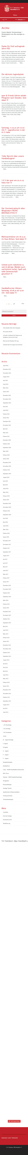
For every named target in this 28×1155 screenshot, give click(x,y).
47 (14, 304)
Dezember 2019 (7, 462)
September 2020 (7, 447)
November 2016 (7, 589)
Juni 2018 (5, 518)
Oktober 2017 (6, 548)
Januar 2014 (6, 686)
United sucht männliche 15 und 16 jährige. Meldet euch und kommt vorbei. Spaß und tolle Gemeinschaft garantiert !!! (14, 269)
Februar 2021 (6, 436)
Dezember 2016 (7, 585)
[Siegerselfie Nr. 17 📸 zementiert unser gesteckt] (7, 1051)
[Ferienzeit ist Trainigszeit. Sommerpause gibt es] (21, 856)
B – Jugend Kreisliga (8, 739)
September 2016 (7, 596)
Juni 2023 (5, 380)
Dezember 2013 (7, 689)
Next (23, 303)
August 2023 (6, 376)
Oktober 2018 (6, 511)
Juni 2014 (5, 667)
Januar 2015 (6, 641)
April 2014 (5, 675)
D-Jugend (5, 747)
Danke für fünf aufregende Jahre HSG (13, 47)
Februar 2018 (6, 533)
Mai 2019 (5, 484)
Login (9, 1137)
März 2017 (5, 574)
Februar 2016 (6, 604)
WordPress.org (6, 823)
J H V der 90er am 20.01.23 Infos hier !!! (13, 181)
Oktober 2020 (6, 444)
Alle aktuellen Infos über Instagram (11, 328)
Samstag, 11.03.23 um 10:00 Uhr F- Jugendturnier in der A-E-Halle (13, 130)
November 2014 (7, 648)
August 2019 (6, 477)
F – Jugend (5, 754)
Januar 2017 (6, 581)
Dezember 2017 (7, 540)
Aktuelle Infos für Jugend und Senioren (12, 344)
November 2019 (7, 466)
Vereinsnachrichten (7, 795)
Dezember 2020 (7, 440)
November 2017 (7, 544)
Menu (15, 15)
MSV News (6, 773)
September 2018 (7, 514)
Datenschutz (15, 1137)
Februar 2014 (6, 682)
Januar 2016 (6, 607)
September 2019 (7, 473)
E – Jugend (5, 751)
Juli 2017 (5, 559)
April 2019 (5, 488)
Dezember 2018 (7, 503)
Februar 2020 (6, 455)
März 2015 (5, 634)
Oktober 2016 (6, 593)
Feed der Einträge (7, 816)
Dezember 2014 (7, 645)
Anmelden (5, 812)
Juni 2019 (5, 481)
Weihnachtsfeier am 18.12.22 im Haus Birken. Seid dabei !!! (14, 238)
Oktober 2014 (6, 652)
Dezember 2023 (7, 369)
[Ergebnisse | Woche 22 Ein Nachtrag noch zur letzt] (21, 1100)
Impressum (4, 1137)
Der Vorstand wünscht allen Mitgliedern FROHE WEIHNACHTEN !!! (13, 210)
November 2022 (7, 399)
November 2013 (7, 693)
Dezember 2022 (7, 395)
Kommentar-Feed (7, 819)
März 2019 (5, 492)
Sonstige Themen (7, 788)
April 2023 (5, 384)
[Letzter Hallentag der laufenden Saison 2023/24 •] (21, 1045)
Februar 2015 (6, 637)
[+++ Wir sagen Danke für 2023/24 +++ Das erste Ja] (7, 946)
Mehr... (21, 63)
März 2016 (5, 600)
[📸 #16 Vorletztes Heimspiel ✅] (7, 1083)
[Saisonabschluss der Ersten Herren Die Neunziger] (21, 891)
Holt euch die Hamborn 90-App (11, 341)
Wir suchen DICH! (7, 331)
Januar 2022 (6, 417)
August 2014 (6, 660)
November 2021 (7, 425)
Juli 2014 (5, 663)
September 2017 (7, 552)
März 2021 (5, 432)
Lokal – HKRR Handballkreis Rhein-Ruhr (13, 769)
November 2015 (7, 615)
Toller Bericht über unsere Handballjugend (13, 157)
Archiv (4, 736)
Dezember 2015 (7, 611)
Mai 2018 (5, 522)
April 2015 (5, 630)
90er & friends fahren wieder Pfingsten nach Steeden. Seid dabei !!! (14, 97)
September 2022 (7, 403)
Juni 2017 (5, 563)
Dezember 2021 (7, 421)
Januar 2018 (6, 537)
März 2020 (5, 451)
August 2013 (6, 704)
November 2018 (7, 507)
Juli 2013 (5, 708)
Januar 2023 (6, 391)
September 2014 (7, 656)
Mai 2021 (5, 429)
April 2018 (5, 525)
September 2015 (7, 622)
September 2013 (7, 701)
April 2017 (5, 570)
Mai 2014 (5, 671)
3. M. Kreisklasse (7, 732)
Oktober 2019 (6, 470)
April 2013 (5, 712)
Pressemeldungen (7, 784)
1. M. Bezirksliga (7, 725)
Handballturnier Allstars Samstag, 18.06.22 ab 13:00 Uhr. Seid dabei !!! (13, 290)
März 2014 (5, 678)
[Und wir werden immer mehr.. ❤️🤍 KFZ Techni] (7, 855)
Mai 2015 (5, 626)
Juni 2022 (5, 406)
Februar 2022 (6, 414)
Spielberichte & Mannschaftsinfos (11, 792)
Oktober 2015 (6, 619)
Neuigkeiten (6, 780)
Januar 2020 (6, 458)
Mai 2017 (5, 566)
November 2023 (7, 373)
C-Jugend (5, 743)
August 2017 (6, 555)
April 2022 (5, 410)
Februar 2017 (6, 578)
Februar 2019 (6, 496)
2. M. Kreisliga (6, 728)
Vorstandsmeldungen (8, 799)
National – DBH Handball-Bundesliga (12, 777)
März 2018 (5, 529)
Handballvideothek (7, 762)
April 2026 (5, 365)
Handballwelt (6, 766)
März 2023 (5, 388)
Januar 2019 (6, 499)
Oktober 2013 (6, 697)
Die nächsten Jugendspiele (13, 74)
